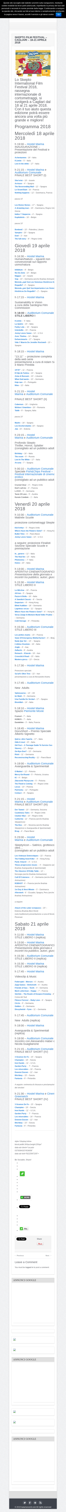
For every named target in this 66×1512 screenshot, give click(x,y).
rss (40, 1503)
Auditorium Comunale (28, 172)
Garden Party (21, 1066)
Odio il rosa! (20, 742)
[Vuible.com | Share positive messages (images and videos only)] (22, 1176)
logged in (29, 1267)
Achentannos (20, 158)
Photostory (20, 560)
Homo (17, 563)
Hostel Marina (35, 144)
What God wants (22, 379)
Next (48, 1255)
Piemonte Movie (34, 711)
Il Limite (18, 161)
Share (39, 1239)
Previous (19, 1255)
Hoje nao (18, 382)
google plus (35, 1503)
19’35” (17, 370)
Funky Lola (19, 327)
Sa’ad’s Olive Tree (22, 674)
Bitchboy (19, 1075)
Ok (58, 15)
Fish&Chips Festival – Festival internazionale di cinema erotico (35, 474)
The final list (20, 557)
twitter (25, 1503)
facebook (30, 1503)
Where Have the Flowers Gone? (28, 531)
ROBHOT (19, 883)
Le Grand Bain (21, 190)
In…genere (19, 554)
